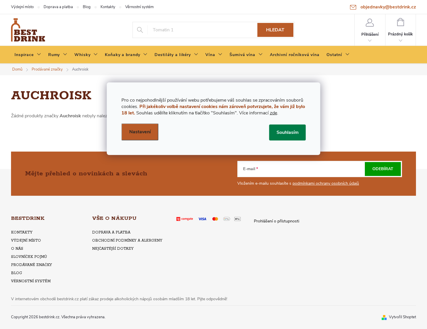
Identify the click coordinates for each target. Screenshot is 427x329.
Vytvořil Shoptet (402, 317)
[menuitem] (28, 55)
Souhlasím (288, 132)
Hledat (275, 30)
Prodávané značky (31, 265)
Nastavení (140, 131)
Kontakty (108, 7)
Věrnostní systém (139, 7)
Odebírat (382, 169)
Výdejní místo (22, 7)
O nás (17, 249)
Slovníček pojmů (29, 257)
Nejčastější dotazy (113, 249)
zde (273, 112)
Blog (87, 7)
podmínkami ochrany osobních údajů (326, 183)
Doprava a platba (58, 7)
